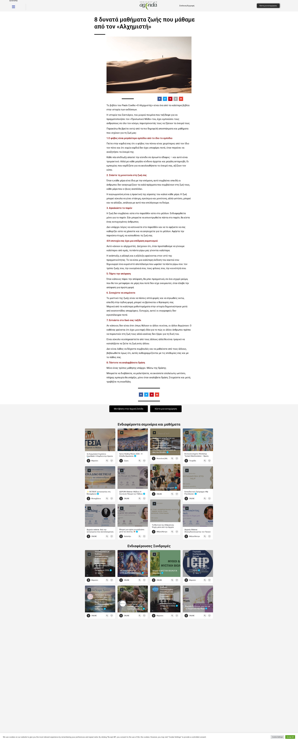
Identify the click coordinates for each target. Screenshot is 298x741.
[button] (159, 99)
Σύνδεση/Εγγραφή (186, 6)
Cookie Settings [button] (277, 737)
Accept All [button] (290, 737)
